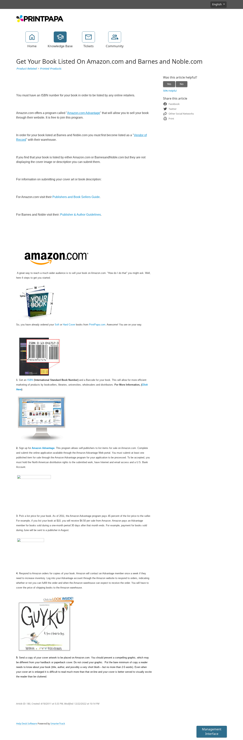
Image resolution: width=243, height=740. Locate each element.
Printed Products (50, 68)
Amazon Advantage (43, 448)
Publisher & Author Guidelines (80, 214)
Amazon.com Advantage (83, 113)
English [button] (217, 4)
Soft (57, 324)
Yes (169, 84)
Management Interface (211, 731)
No (181, 84)
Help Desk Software (26, 723)
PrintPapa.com (97, 324)
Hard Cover (69, 324)
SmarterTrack (57, 723)
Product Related (27, 68)
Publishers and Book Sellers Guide (76, 197)
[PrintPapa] (40, 18)
